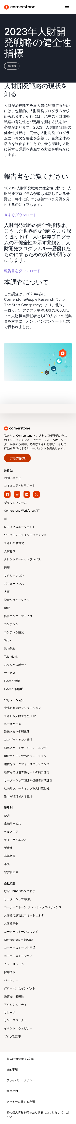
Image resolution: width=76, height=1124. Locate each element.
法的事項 (12, 1069)
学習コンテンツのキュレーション (25, 756)
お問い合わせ (12, 478)
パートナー (11, 980)
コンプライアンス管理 (18, 740)
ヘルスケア (11, 831)
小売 (7, 864)
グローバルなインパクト (19, 988)
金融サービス (12, 823)
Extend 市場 (12, 689)
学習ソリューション (17, 600)
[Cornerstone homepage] (38, 428)
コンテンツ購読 (14, 632)
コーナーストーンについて (21, 931)
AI (5, 519)
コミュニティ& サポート (19, 485)
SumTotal (10, 648)
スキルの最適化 (14, 543)
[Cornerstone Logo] (19, 7)
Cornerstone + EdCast (18, 939)
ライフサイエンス (15, 840)
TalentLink (11, 656)
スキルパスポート (15, 665)
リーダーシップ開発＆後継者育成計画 (28, 780)
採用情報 (9, 972)
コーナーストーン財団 (18, 948)
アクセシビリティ (15, 1004)
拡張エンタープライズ (18, 616)
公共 (7, 815)
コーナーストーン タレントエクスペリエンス (33, 907)
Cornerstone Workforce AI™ (22, 510)
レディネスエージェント (19, 527)
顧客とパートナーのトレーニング (25, 748)
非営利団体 (11, 872)
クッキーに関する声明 (20, 1102)
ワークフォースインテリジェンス (25, 535)
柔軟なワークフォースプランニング (26, 764)
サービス (9, 673)
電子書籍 (12, 66)
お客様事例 (11, 923)
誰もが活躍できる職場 (18, 796)
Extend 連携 (12, 681)
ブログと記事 (12, 1036)
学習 (7, 608)
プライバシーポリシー (20, 1080)
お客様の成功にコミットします (24, 915)
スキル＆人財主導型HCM (20, 716)
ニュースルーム (14, 964)
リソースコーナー (15, 1020)
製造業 (8, 848)
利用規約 (12, 1091)
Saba (7, 640)
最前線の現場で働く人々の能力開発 (26, 772)
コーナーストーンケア (18, 956)
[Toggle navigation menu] (65, 7)
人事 (7, 592)
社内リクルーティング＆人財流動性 (26, 788)
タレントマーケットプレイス (22, 559)
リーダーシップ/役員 (17, 899)
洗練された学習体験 (17, 731)
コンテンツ (11, 624)
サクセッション (14, 575)
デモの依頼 (17, 458)
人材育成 (9, 551)
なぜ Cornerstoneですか (19, 891)
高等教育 (9, 856)
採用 (7, 567)
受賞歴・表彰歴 (14, 996)
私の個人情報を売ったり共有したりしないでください (37, 1115)
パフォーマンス (14, 583)
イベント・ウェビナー (18, 1028)
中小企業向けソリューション (22, 708)
